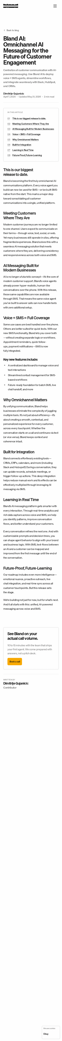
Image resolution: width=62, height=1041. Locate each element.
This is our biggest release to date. (29, 118)
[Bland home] (10, 6)
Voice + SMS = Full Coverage (26, 134)
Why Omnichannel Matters (25, 139)
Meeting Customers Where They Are (30, 124)
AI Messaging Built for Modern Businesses (33, 129)
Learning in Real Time (23, 150)
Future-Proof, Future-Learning (27, 155)
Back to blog (13, 30)
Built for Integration (21, 145)
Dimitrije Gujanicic (13, 93)
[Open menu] (55, 6)
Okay (45, 1034)
